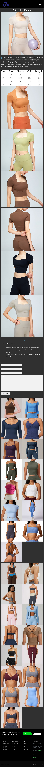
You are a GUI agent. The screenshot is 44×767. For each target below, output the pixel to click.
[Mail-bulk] (42, 764)
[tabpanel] (22, 351)
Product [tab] (4, 340)
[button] (40, 4)
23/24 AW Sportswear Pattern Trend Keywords (40, 746)
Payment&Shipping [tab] (20, 340)
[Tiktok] (40, 764)
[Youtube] (35, 764)
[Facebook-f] (33, 764)
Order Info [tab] (11, 340)
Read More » (35, 757)
